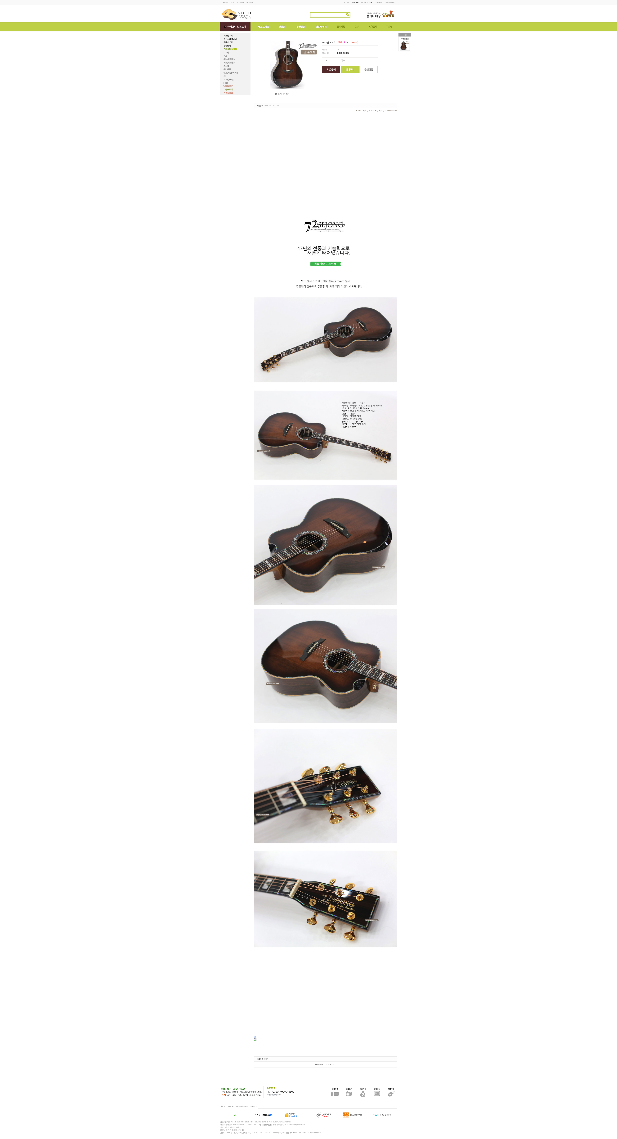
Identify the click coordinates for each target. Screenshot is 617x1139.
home (358, 110)
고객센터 (240, 2)
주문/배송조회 (390, 2)
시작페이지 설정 (227, 2)
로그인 (346, 2)
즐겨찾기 (250, 2)
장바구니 (378, 2)
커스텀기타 (367, 110)
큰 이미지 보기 (283, 94)
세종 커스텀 (379, 110)
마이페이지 (366, 2)
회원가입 (355, 2)
